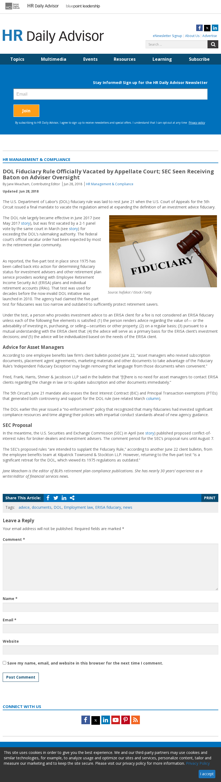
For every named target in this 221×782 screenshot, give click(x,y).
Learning (162, 59)
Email (9, 619)
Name (10, 598)
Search (213, 44)
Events (90, 59)
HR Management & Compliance (109, 184)
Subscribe (199, 59)
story (25, 223)
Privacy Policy (198, 763)
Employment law (78, 507)
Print (210, 497)
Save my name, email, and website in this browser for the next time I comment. (85, 663)
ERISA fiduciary (108, 507)
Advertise (209, 35)
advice (24, 507)
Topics (17, 59)
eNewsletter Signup (167, 35)
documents (41, 507)
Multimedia (53, 59)
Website (11, 641)
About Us (192, 35)
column (152, 398)
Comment (14, 539)
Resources (125, 59)
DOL (58, 507)
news (127, 507)
